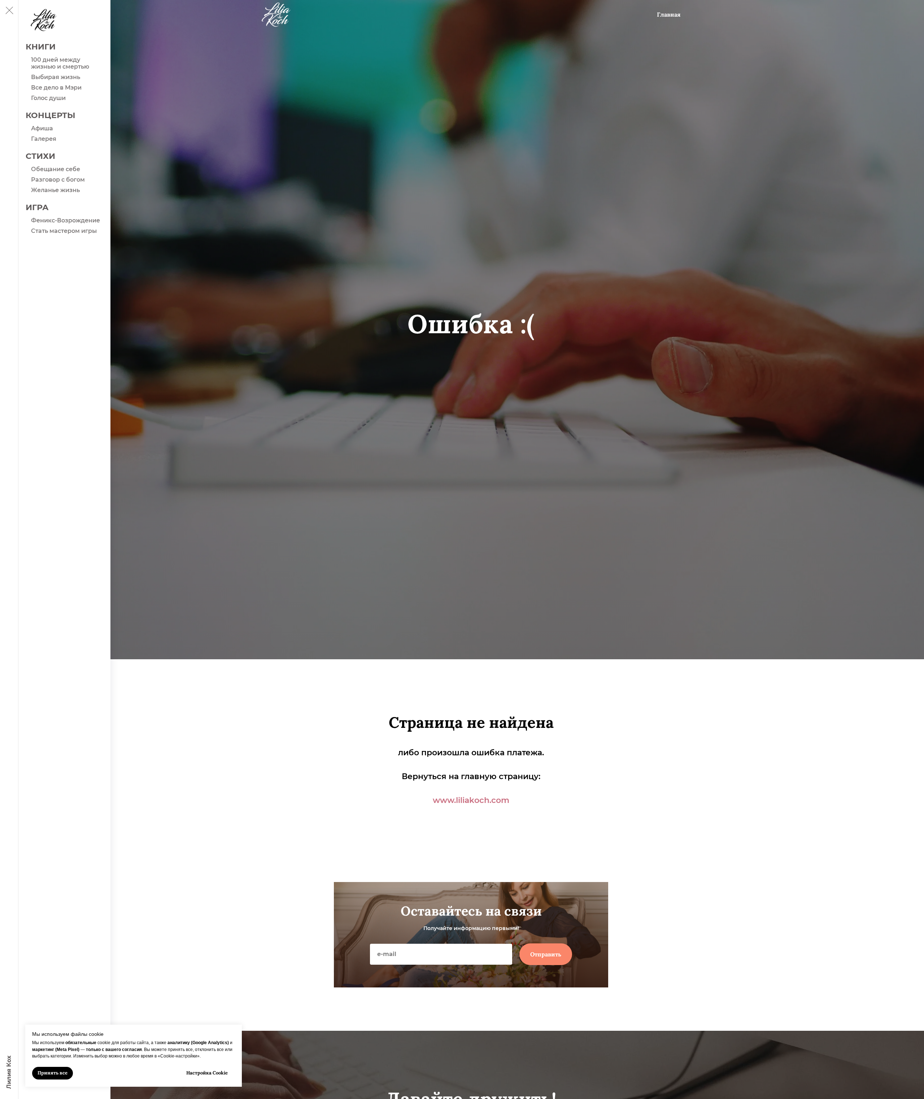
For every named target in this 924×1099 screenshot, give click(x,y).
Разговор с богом (58, 179)
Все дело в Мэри (56, 87)
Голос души (48, 98)
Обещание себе (55, 169)
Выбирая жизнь (55, 77)
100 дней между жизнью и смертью (60, 63)
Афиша (42, 128)
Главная (668, 14)
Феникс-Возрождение (65, 220)
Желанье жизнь (55, 190)
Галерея (43, 138)
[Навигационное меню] (9, 10)
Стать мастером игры (64, 230)
